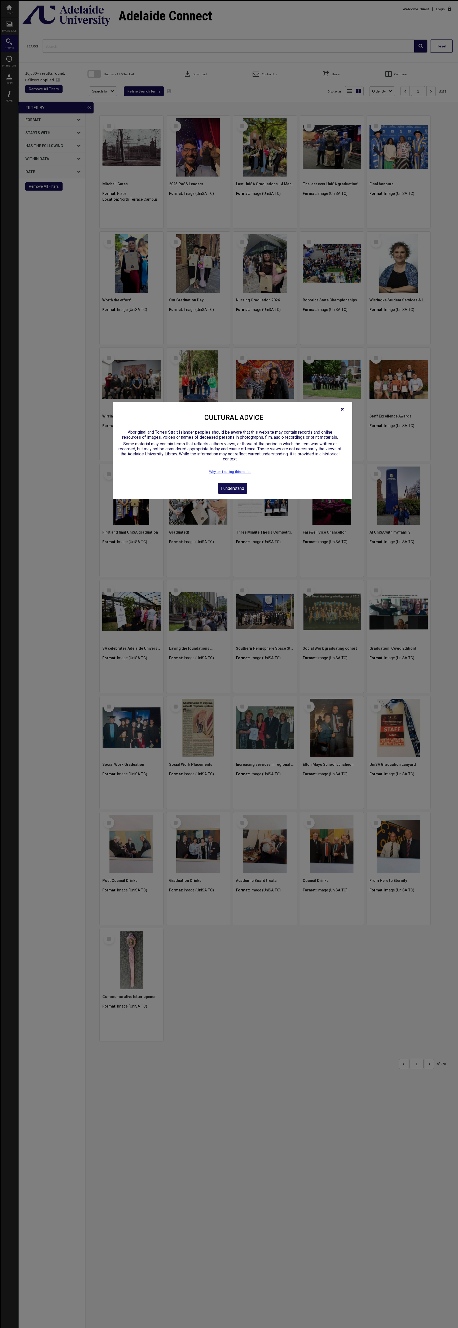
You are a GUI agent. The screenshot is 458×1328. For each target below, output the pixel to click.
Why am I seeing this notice (230, 472)
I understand (232, 488)
